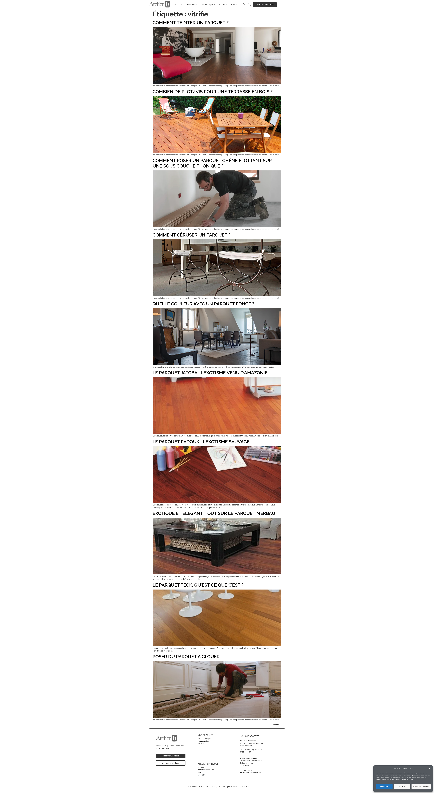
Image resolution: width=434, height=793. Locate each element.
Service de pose (208, 4)
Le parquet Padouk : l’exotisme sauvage (201, 441)
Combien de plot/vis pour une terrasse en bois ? (213, 91)
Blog (199, 772)
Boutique (178, 4)
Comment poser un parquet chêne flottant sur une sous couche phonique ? (212, 163)
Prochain (276, 725)
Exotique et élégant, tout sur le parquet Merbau (214, 513)
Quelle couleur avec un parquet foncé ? (203, 303)
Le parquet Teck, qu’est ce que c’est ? (198, 585)
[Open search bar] (244, 4)
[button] (429, 768)
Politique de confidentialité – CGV (236, 787)
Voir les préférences (421, 787)
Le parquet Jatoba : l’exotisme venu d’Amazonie (210, 372)
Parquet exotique (204, 738)
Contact (234, 4)
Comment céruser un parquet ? (191, 235)
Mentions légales (213, 787)
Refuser (402, 787)
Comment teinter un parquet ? (191, 22)
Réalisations (192, 4)
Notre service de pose (206, 770)
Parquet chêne (203, 741)
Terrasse (201, 743)
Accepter (384, 787)
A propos (223, 4)
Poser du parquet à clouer (186, 656)
